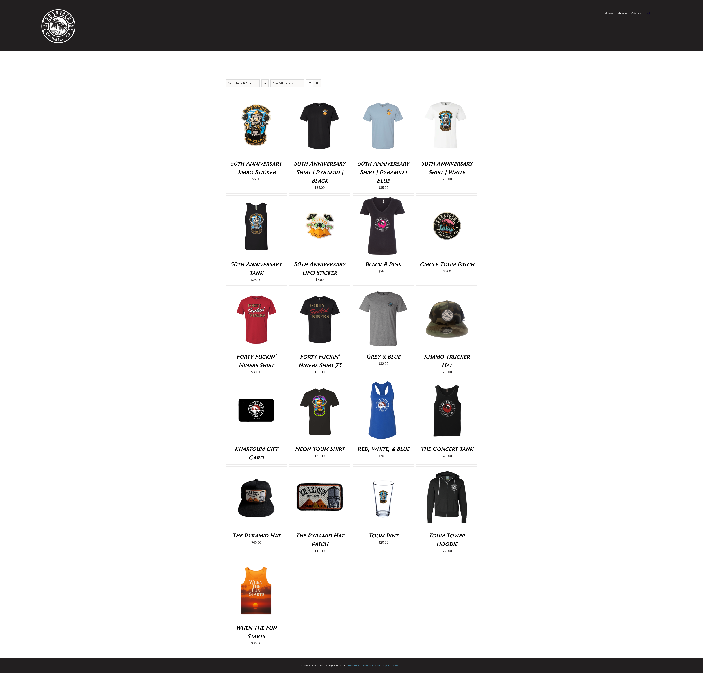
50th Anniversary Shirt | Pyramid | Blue (383, 171)
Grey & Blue (383, 356)
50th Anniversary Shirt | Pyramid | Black (319, 171)
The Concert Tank (447, 449)
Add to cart (248, 125)
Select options (312, 125)
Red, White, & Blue (383, 449)
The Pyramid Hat (256, 535)
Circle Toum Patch (447, 264)
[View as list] (317, 83)
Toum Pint (383, 535)
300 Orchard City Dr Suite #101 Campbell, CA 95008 (375, 665)
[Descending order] (265, 83)
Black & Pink (383, 264)
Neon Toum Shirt (319, 449)
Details (267, 125)
